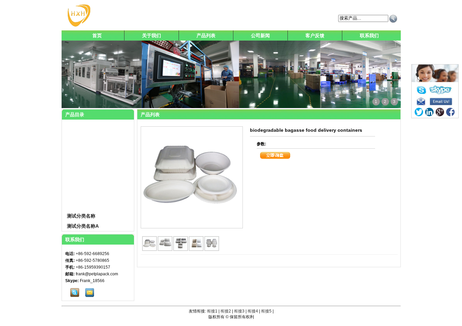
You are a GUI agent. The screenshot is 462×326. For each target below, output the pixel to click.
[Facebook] (450, 112)
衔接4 (253, 311)
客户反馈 (314, 35)
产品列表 (206, 35)
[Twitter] (419, 112)
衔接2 (226, 311)
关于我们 (151, 35)
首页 (97, 35)
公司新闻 (260, 35)
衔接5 (266, 311)
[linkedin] (429, 112)
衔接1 (212, 311)
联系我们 (369, 35)
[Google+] (440, 112)
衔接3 (239, 311)
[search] (393, 19)
